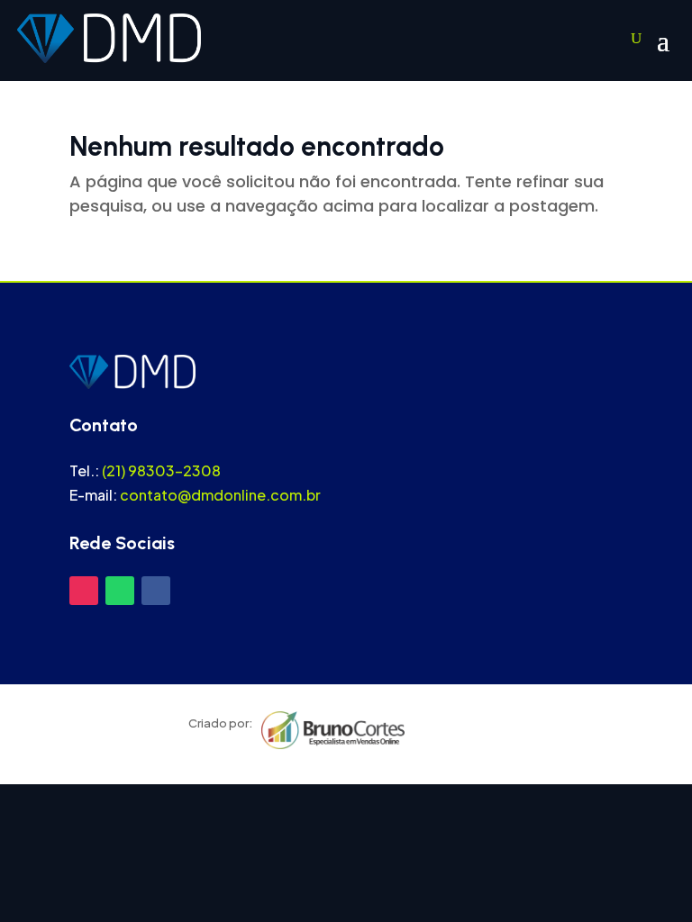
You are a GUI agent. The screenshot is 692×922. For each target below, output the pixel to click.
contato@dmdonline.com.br (220, 494)
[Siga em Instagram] (83, 590)
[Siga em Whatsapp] (119, 590)
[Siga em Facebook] (155, 590)
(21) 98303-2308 (161, 470)
